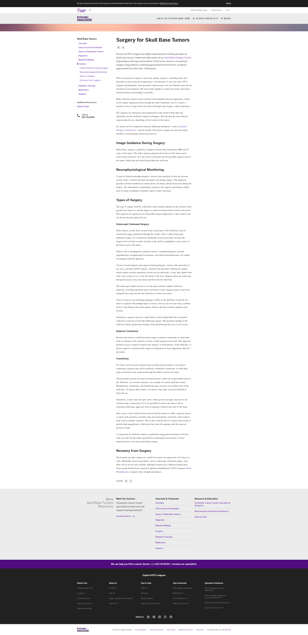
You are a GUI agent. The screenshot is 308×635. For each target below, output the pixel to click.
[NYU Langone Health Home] (81, 10)
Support (82, 94)
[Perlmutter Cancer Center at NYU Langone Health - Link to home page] (83, 629)
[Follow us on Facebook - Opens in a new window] (148, 616)
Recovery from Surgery (90, 80)
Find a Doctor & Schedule (90, 47)
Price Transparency (141, 630)
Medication (83, 90)
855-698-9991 (226, 630)
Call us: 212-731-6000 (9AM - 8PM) (173, 19)
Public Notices (171, 630)
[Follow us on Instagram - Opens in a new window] (159, 616)
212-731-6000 (88, 117)
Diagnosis (82, 56)
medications (131, 129)
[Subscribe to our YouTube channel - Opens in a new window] (165, 616)
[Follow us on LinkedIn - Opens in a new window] (171, 616)
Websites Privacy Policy (185, 630)
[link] (126, 481)
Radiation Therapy (86, 86)
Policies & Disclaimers (157, 630)
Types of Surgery (87, 76)
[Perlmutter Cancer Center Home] (84, 18)
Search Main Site (207, 19)
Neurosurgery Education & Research (211, 511)
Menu (227, 19)
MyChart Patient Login (199, 10)
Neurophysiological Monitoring (93, 72)
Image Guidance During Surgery (94, 68)
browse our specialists (185, 564)
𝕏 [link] (130, 481)
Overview (82, 43)
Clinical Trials (83, 106)
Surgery (82, 64)
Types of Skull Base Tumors (91, 51)
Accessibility (200, 630)
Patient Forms (217, 10)
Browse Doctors (124, 516)
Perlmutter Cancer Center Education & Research (212, 504)
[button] (228, 3)
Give (227, 10)
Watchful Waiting (86, 60)
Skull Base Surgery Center (178, 57)
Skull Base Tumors (87, 39)
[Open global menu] (90, 10)
